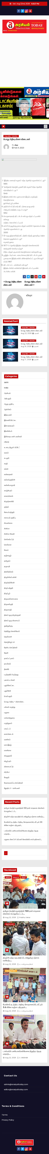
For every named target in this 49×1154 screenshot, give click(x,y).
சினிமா (7, 528)
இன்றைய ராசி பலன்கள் (13, 436)
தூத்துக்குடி (8, 626)
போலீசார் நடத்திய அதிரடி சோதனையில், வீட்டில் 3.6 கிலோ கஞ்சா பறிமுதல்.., (23, 1006)
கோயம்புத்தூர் (9, 512)
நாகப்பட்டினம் (9, 658)
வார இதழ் (8, 745)
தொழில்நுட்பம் (9, 642)
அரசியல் (7, 393)
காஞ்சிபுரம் (8, 490)
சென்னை (8, 544)
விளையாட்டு (8, 766)
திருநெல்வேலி (9, 582)
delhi (6, 382)
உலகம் (6, 452)
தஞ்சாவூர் (7, 555)
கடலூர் (6, 458)
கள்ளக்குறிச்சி (9, 479)
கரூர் (6, 463)
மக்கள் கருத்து (9, 707)
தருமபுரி (7, 566)
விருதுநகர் (8, 755)
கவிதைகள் (8, 474)
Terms (5, 1115)
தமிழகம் (7, 561)
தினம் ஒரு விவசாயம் (12, 620)
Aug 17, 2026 (26, 359)
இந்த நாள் (8, 415)
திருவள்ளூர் (8, 604)
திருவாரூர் (8, 609)
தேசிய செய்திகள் (10, 647)
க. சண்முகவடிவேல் (26, 964)
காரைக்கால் (8, 496)
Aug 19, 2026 (26, 346)
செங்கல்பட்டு (9, 539)
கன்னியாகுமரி (9, 485)
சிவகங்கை (8, 523)
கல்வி (6, 469)
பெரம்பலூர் (8, 696)
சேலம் (6, 550)
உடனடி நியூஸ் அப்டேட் (12, 447)
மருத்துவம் (8, 723)
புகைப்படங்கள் (9, 680)
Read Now (24, 103)
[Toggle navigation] (45, 126)
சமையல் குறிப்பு (10, 517)
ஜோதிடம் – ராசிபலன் (12, 788)
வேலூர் (6, 777)
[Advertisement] (24, 61)
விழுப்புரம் (7, 761)
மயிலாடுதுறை (9, 718)
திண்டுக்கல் (8, 571)
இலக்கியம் (8, 431)
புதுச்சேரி (7, 691)
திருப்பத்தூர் (8, 588)
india (6, 387)
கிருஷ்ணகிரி (9, 501)
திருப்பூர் (7, 593)
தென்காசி (8, 636)
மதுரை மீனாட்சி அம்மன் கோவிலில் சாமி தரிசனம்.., (23, 839)
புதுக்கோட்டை (9, 685)
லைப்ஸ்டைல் (8, 734)
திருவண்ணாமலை (11, 599)
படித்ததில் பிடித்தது (11, 674)
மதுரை (6, 712)
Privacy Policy (8, 1120)
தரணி (36, 333)
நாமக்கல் (7, 663)
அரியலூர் (7, 398)
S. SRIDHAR (23, 1058)
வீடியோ (7, 772)
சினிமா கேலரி (9, 534)
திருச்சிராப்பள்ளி (10, 577)
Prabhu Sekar (24, 917)
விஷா (16, 145)
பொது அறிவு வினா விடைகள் (32, 283)
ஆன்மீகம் (7, 409)
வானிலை (7, 750)
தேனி (6, 653)
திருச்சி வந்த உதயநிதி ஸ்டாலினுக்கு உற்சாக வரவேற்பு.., (24, 816)
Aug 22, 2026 (26, 333)
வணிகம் (7, 739)
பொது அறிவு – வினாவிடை (11, 136)
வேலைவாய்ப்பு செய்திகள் (13, 783)
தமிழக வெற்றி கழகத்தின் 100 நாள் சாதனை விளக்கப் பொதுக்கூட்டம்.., (21, 912)
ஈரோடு (6, 442)
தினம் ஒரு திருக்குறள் (12, 615)
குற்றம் (6, 507)
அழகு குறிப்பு (9, 404)
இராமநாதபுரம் (9, 425)
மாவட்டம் (7, 728)
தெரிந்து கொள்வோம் (12, 631)
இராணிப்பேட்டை (10, 420)
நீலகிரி (6, 669)
